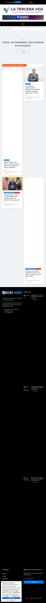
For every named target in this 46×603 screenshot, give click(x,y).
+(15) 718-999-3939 (8, 312)
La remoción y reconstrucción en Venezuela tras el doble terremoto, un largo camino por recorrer (32, 89)
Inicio (4, 29)
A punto (4, 573)
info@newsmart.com (8, 311)
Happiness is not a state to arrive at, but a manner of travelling (37, 296)
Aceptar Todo (11, 598)
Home (27, 598)
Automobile (5, 578)
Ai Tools (4, 576)
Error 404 (9, 29)
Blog (35, 598)
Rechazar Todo (15, 596)
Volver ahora (23, 51)
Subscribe (33, 582)
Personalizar (6, 596)
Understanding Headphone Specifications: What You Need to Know (37, 388)
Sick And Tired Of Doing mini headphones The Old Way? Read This (37, 479)
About (31, 598)
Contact (39, 598)
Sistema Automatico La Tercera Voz (11, 171)
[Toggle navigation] (23, 24)
